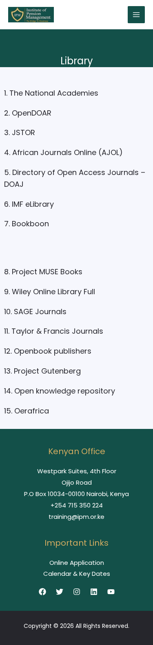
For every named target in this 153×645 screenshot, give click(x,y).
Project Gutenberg (47, 371)
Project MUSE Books (47, 272)
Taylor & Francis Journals (57, 331)
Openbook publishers (52, 351)
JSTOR (23, 132)
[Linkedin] (94, 591)
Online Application (76, 562)
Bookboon (30, 224)
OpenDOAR (31, 113)
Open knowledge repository (64, 391)
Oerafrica (31, 411)
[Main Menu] (136, 15)
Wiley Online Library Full (53, 291)
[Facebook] (42, 591)
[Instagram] (76, 591)
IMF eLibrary (33, 204)
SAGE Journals (40, 311)
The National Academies (53, 93)
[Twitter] (59, 591)
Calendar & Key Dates (76, 573)
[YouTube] (111, 591)
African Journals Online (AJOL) (67, 152)
